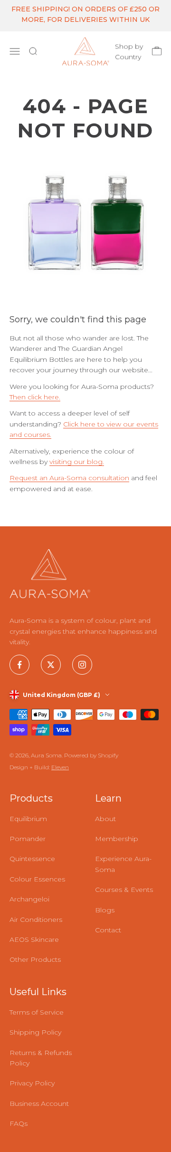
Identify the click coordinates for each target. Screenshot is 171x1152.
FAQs (19, 1123)
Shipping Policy (35, 1032)
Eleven (60, 767)
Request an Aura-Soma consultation (69, 478)
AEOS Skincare (34, 939)
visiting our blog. (76, 461)
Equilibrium (28, 818)
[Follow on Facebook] (19, 664)
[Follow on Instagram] (82, 664)
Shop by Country (129, 51)
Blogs (104, 910)
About (105, 818)
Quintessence (32, 858)
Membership (116, 838)
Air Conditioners (36, 919)
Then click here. (35, 397)
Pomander (28, 838)
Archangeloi (29, 899)
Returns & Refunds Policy (41, 1057)
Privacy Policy (32, 1083)
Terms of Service (37, 1012)
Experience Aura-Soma (123, 863)
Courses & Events (124, 889)
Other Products (35, 959)
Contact (108, 930)
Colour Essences (37, 879)
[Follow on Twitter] (51, 664)
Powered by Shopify (91, 755)
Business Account (39, 1103)
